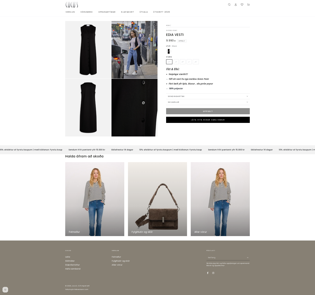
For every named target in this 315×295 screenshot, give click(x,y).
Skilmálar (70, 260)
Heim (168, 25)
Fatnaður (116, 256)
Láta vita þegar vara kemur (208, 120)
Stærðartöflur (72, 264)
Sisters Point (171, 30)
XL (196, 62)
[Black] (168, 51)
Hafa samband (72, 268)
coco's (74, 286)
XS (169, 62)
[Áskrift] (248, 257)
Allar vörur (117, 264)
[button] (229, 4)
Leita (67, 256)
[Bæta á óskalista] (154, 24)
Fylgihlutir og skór (121, 260)
